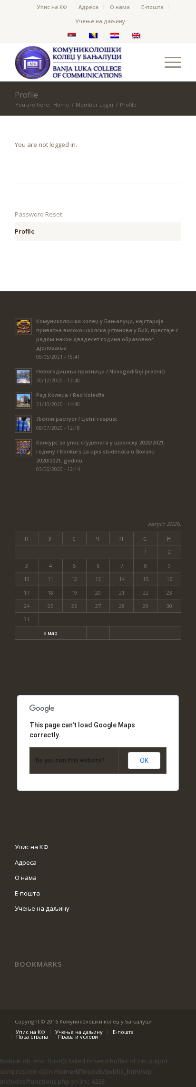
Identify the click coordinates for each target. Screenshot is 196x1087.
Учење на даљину (100, 21)
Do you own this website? (70, 760)
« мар (50, 632)
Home (61, 104)
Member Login (94, 104)
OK (144, 760)
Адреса (88, 6)
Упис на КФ (52, 6)
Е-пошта (152, 6)
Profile (26, 95)
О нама (120, 6)
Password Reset (38, 214)
